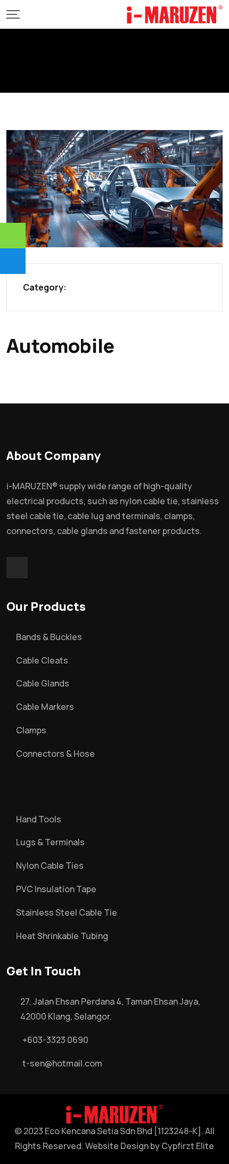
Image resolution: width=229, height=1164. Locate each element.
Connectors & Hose (55, 753)
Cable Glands (42, 683)
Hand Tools (38, 819)
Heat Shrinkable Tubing (62, 936)
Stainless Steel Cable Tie (66, 912)
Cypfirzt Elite (187, 1146)
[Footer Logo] (114, 1113)
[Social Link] (17, 567)
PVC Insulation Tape (56, 889)
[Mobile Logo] (175, 14)
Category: (45, 287)
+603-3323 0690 (55, 1040)
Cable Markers (45, 707)
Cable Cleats (42, 660)
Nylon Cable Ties (50, 865)
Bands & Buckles (49, 637)
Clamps (31, 730)
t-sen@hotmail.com (62, 1063)
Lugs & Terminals (50, 842)
